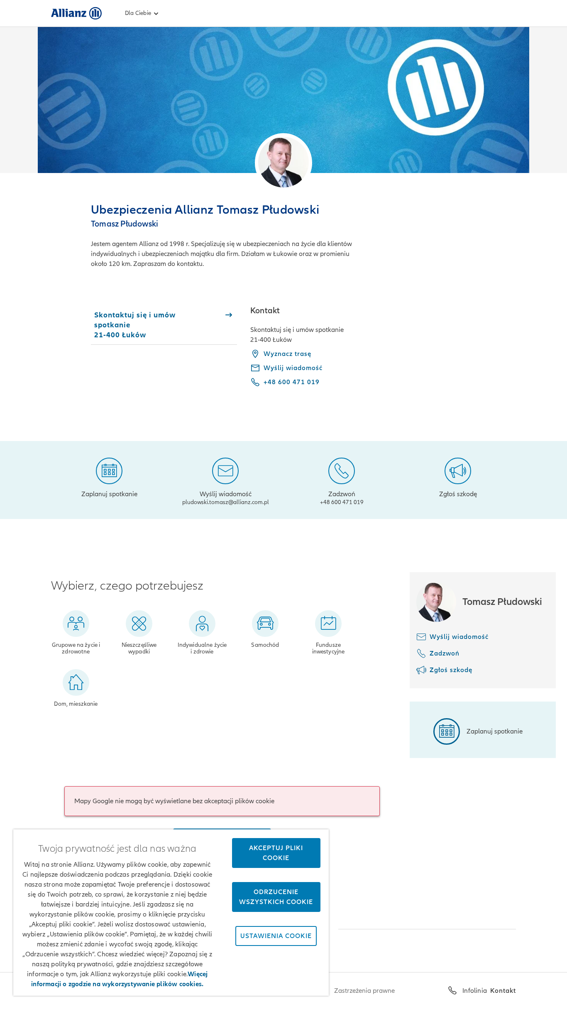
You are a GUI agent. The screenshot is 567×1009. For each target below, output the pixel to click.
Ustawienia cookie (276, 936)
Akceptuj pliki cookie (276, 853)
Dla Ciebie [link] (138, 13)
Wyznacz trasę (287, 354)
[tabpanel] (383, 352)
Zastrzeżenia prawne (364, 991)
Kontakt (503, 991)
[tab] (164, 325)
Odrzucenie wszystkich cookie (276, 897)
